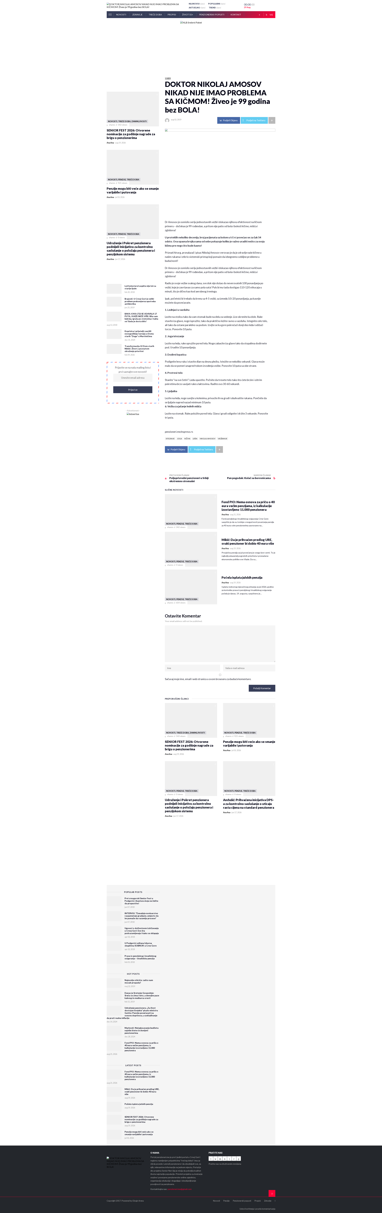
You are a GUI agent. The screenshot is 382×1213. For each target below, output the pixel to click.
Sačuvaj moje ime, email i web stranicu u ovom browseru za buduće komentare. (208, 679)
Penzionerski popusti (212, 14)
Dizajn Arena (138, 1201)
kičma (187, 438)
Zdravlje (137, 14)
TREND (215, 7)
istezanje (170, 438)
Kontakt (236, 14)
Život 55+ (188, 14)
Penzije (226, 1201)
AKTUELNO (197, 7)
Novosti (121, 14)
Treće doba (155, 14)
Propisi (172, 14)
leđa (195, 438)
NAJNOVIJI (197, 4)
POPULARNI (216, 4)
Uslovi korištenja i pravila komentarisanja (257, 1209)
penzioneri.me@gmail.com (180, 1189)
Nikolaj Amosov (207, 438)
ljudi (168, 78)
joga (179, 438)
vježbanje (222, 438)
